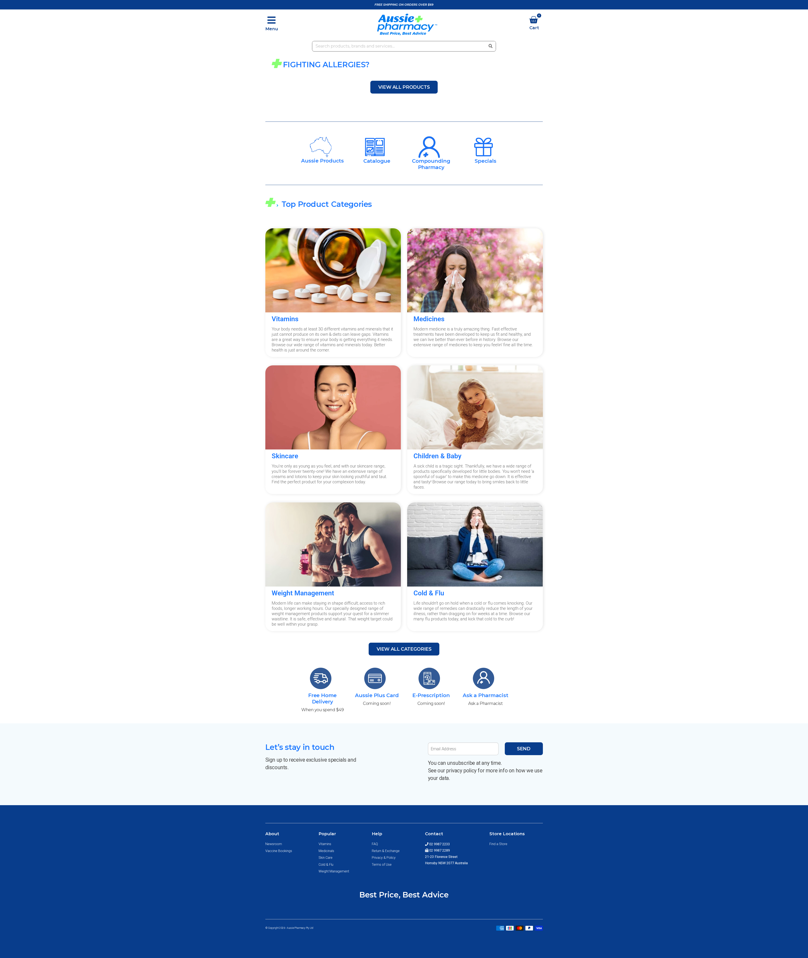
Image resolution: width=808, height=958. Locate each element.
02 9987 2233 (439, 844)
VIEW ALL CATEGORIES (404, 649)
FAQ (375, 844)
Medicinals (326, 851)
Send (523, 749)
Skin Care (325, 858)
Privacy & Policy (384, 858)
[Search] (490, 45)
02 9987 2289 (439, 850)
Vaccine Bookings (278, 851)
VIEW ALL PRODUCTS (404, 87)
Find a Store (498, 844)
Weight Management (334, 871)
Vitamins (325, 844)
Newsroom (273, 844)
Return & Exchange (386, 851)
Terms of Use (382, 865)
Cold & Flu (326, 865)
